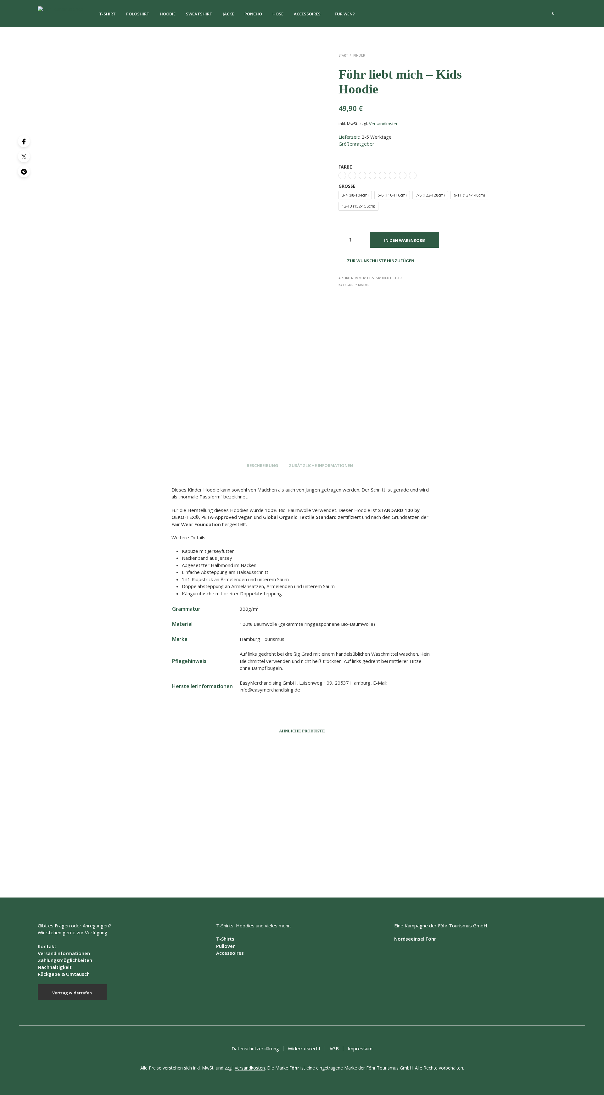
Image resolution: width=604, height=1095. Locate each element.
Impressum (360, 1048)
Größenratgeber (356, 144)
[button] (549, 13)
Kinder (359, 55)
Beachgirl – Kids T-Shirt (431, 866)
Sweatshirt (199, 14)
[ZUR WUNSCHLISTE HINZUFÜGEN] (151, 844)
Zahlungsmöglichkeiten (65, 960)
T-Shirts (225, 939)
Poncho (253, 14)
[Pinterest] (24, 171)
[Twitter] (24, 156)
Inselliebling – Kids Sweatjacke (134, 866)
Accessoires (307, 14)
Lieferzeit (348, 137)
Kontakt (47, 946)
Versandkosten (384, 123)
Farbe (345, 167)
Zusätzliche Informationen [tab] (321, 465)
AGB (334, 1048)
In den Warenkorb (404, 240)
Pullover (225, 946)
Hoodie (168, 14)
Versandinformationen (64, 953)
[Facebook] (24, 141)
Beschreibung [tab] (262, 465)
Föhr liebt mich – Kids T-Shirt (234, 866)
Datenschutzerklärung (255, 1048)
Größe (346, 186)
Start (343, 55)
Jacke (228, 14)
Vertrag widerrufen (72, 993)
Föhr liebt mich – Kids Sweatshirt (337, 866)
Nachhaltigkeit (55, 967)
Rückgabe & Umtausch (64, 974)
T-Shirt (107, 14)
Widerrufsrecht (304, 1048)
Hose (277, 14)
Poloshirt (137, 14)
